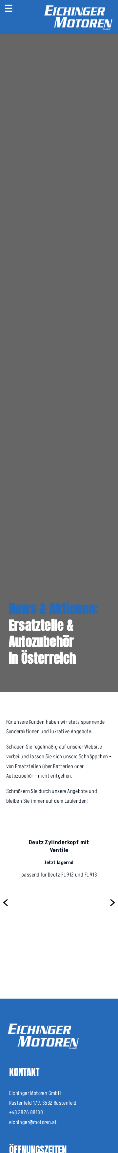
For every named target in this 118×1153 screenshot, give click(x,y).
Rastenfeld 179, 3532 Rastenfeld (43, 1103)
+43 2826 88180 (26, 1112)
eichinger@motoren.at (33, 1122)
